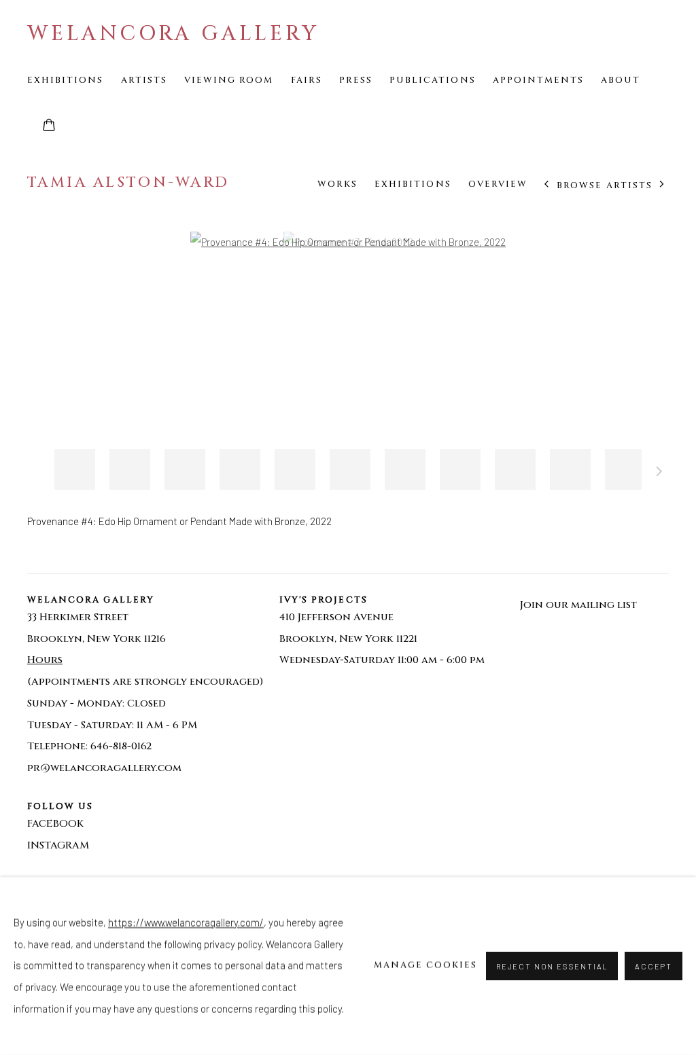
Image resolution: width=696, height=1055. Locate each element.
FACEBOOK (55, 824)
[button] (74, 469)
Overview (497, 184)
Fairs (306, 80)
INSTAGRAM (58, 845)
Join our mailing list (578, 605)
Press (355, 80)
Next (659, 473)
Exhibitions (65, 80)
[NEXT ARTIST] (662, 185)
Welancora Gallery (173, 34)
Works (337, 184)
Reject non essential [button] (552, 966)
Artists (144, 80)
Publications (432, 80)
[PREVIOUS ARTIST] (546, 185)
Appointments (539, 80)
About (620, 80)
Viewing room (229, 80)
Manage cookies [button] (426, 965)
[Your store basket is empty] (49, 126)
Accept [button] (653, 966)
